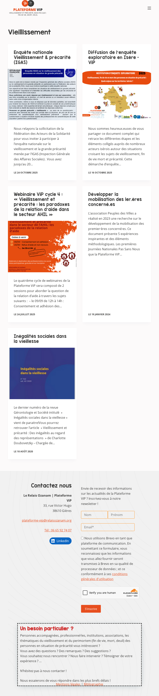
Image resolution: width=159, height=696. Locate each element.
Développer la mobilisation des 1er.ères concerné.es (115, 199)
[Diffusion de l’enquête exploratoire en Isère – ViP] (116, 94)
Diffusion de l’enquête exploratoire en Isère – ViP (113, 57)
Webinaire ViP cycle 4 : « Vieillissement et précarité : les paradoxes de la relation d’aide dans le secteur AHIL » (42, 204)
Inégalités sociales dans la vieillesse (40, 339)
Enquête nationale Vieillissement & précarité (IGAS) (42, 57)
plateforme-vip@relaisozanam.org (47, 520)
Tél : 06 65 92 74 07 (58, 530)
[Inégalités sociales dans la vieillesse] (42, 373)
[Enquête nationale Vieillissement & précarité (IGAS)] (42, 94)
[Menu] (149, 8)
